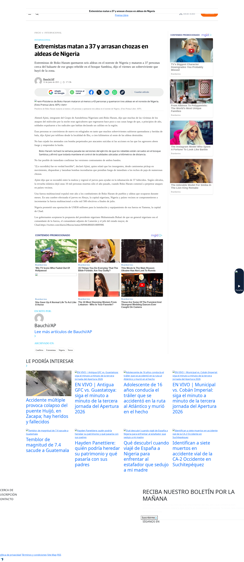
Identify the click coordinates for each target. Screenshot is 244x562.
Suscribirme (148, 517)
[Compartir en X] (99, 92)
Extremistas (51, 350)
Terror (70, 350)
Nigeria (62, 350)
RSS (59, 554)
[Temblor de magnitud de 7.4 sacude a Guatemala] (48, 432)
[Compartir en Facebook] (91, 92)
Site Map (52, 554)
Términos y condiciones (34, 554)
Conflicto (39, 350)
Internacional (53, 33)
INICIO (37, 33)
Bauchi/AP (48, 79)
